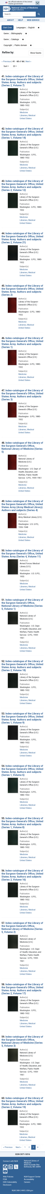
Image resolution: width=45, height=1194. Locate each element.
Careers (27, 1182)
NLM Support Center (32, 1177)
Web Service (33, 20)
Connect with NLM (10, 1161)
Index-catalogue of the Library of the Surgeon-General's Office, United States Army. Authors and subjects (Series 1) (22, 343)
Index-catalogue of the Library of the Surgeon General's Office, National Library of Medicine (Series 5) (22, 447)
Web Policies (8, 1177)
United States (26, 118)
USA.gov (29, 1190)
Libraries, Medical (27, 115)
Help (20, 20)
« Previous (6, 61)
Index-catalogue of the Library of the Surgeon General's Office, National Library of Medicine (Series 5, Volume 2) (22, 927)
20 (15, 66)
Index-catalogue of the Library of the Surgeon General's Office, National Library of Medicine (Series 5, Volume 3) (22, 1041)
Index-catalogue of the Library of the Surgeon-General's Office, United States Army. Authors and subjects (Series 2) (22, 290)
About (10, 20)
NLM (14, 1190)
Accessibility (29, 1179)
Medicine (24, 112)
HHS (23, 1190)
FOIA (5, 1179)
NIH (18, 1190)
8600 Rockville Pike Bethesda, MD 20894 (32, 1166)
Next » (28, 61)
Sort (5, 66)
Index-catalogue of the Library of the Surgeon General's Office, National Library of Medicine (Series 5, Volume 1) (22, 604)
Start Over (7, 27)
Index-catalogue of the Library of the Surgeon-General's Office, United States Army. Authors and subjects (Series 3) (22, 395)
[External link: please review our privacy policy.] (5, 1167)
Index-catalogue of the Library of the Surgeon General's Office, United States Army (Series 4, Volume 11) (22, 553)
